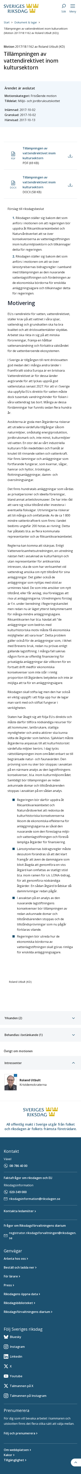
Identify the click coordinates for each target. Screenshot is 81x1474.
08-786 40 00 (18, 1166)
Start (7, 22)
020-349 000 (18, 1192)
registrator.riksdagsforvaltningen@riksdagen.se (42, 1235)
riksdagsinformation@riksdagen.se (34, 1199)
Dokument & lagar (25, 22)
